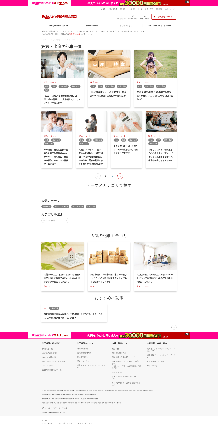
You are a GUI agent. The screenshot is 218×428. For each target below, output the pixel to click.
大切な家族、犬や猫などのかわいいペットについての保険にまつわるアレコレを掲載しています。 (155, 278)
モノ (92, 286)
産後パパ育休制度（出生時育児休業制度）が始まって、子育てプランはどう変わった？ (155, 95)
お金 (46, 86)
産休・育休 (75, 86)
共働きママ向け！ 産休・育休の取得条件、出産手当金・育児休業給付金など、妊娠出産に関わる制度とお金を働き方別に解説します (91, 157)
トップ (43, 40)
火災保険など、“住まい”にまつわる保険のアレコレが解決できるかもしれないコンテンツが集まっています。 (62, 278)
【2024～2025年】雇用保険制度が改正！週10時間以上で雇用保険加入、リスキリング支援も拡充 (62, 99)
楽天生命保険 (82, 349)
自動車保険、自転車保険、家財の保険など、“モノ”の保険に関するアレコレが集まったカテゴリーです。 (108, 278)
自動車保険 (46, 206)
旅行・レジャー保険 (61, 206)
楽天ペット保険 (83, 361)
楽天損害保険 (82, 357)
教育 (46, 90)
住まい (47, 286)
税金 (123, 140)
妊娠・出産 (71, 40)
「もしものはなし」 (56, 40)
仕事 (54, 86)
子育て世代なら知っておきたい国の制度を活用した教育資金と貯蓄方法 (126, 149)
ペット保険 (91, 206)
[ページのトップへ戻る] (173, 327)
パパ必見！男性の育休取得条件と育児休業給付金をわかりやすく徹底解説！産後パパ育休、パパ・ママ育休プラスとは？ (56, 157)
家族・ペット (50, 82)
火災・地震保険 (77, 206)
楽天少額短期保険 (84, 353)
